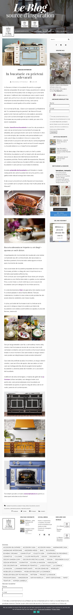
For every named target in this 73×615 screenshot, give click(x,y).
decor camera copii (11, 559)
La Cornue (57, 565)
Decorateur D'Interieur (20, 82)
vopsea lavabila (20, 581)
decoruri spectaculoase (33, 559)
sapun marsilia (36, 578)
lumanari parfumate (23, 568)
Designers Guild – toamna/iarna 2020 (30, 530)
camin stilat (25, 553)
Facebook (15, 511)
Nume (52, 103)
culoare (18, 556)
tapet (65, 578)
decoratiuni (54, 556)
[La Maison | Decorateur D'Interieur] (34, 24)
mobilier (55, 568)
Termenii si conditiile (60, 126)
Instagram (61, 45)
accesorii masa (21, 505)
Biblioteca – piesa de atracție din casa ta (30, 522)
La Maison (7, 568)
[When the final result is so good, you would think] (55, 190)
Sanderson (23, 578)
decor (44, 556)
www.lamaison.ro (31, 494)
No (38, 612)
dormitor (23, 562)
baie (42, 550)
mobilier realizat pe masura (15, 575)
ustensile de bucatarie (18, 170)
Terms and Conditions (44, 609)
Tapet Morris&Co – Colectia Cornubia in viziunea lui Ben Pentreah (63, 150)
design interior (10, 562)
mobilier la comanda (12, 572)
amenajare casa (60, 547)
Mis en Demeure (41, 568)
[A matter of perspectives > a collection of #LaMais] (66, 201)
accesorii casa (29, 547)
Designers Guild (62, 559)
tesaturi (7, 581)
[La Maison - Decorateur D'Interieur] (8, 32)
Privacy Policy (56, 609)
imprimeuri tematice (28, 565)
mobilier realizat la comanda (37, 572)
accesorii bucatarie (12, 505)
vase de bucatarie (25, 508)
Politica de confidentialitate (57, 129)
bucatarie (50, 550)
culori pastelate (31, 556)
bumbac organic (10, 553)
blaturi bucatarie (30, 505)
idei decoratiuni (10, 565)
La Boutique (45, 565)
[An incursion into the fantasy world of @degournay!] (66, 190)
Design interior (24, 70)
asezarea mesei (31, 550)
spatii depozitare (53, 578)
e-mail (52, 108)
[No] (71, 610)
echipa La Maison (37, 562)
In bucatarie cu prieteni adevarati (24, 75)
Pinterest (33, 511)
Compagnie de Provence (57, 553)
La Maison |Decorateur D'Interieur (60, 539)
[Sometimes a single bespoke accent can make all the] (55, 201)
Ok (35, 612)
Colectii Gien (38, 553)
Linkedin (42, 511)
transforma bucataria (18, 127)
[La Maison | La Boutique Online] (24, 24)
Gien (21, 290)
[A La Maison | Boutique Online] (67, 527)
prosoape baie (9, 578)
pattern (33, 575)
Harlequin (52, 562)
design (49, 559)
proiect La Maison (47, 575)
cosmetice (7, 556)
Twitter (24, 511)
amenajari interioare (12, 550)
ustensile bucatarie (15, 508)
